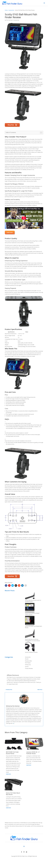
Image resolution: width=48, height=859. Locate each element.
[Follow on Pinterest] (24, 852)
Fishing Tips (28, 664)
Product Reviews (29, 668)
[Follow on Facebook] (21, 852)
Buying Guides (28, 661)
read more (8, 774)
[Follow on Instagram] (27, 852)
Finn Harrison (9, 20)
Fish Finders (28, 662)
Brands (26, 659)
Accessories (11, 10)
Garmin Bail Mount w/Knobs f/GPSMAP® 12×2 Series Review (32, 640)
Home (6, 10)
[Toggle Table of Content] (40, 133)
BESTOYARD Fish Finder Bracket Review (12, 752)
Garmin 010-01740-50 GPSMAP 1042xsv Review (32, 614)
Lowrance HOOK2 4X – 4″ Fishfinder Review (33, 752)
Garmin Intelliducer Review (31, 652)
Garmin (26, 666)
